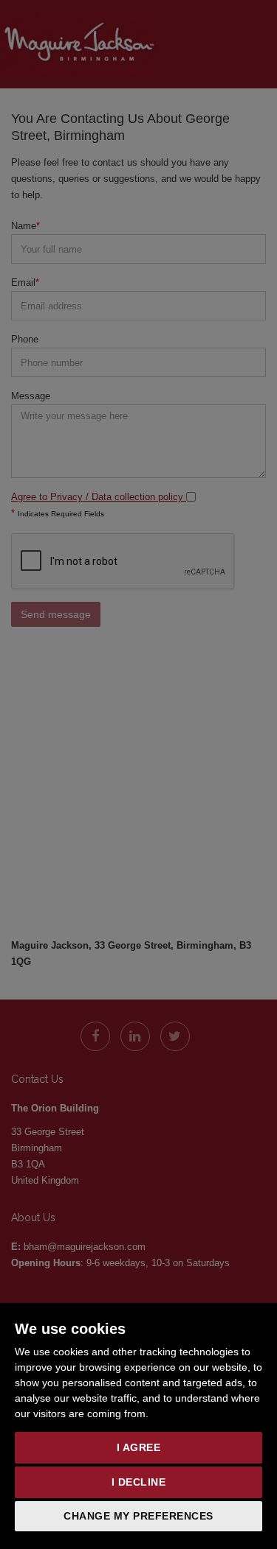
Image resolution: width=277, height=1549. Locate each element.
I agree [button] (139, 1447)
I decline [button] (139, 1482)
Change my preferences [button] (138, 1516)
